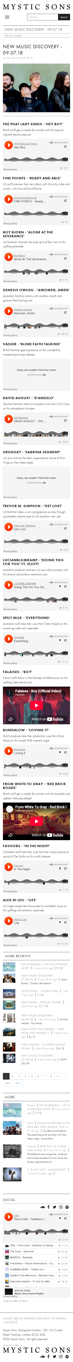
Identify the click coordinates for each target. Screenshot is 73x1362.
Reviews (9, 35)
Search (64, 17)
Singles (18, 35)
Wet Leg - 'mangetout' (50, 1169)
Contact (10, 1322)
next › (8, 1083)
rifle (16, 1345)
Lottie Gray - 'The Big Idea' (40, 991)
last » (18, 1083)
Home (7, 1318)
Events (60, 1318)
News (17, 1318)
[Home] (36, 6)
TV (51, 1318)
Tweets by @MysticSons (15, 1300)
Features (42, 1318)
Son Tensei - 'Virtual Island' (41, 1002)
